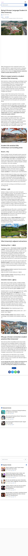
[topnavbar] (25, 2)
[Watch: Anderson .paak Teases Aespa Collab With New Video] (3, 469)
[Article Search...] (26, 5)
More (13, 368)
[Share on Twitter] (12, 372)
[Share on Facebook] (9, 372)
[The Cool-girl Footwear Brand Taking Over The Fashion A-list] (3, 418)
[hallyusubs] (2, 2)
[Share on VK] (18, 372)
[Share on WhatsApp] (15, 372)
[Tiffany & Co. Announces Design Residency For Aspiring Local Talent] (3, 412)
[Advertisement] (14, 51)
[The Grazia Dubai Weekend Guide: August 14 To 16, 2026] (3, 423)
